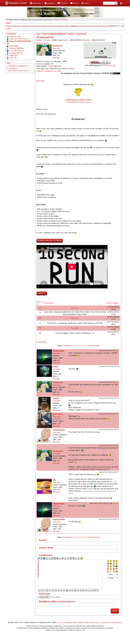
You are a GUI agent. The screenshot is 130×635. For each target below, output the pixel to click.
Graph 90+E (13, 55)
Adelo (55, 367)
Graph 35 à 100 (14, 36)
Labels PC (16, 26)
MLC (106, 26)
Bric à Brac (99, 26)
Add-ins (71, 34)
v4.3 (20, 622)
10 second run (81, 34)
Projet (79, 26)
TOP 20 (9, 26)
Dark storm (58, 414)
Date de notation (112, 303)
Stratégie (60, 26)
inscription (70, 69)
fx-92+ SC (13, 58)
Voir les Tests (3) (109, 65)
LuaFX (9, 28)
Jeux (38, 34)
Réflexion (44, 26)
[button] (36, 3)
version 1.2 (42, 293)
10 (91, 346)
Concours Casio (88, 26)
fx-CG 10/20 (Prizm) (16, 51)
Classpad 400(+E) (15, 53)
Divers (67, 26)
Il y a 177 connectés (65, 622)
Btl (54, 480)
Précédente (67, 346)
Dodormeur (58, 46)
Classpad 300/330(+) (16, 48)
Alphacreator (58, 351)
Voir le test (75, 308)
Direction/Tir (35, 26)
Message (56, 58)
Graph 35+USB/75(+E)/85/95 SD (54, 34)
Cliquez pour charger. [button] (60, 19)
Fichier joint (115, 503)
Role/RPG (52, 26)
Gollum (56, 398)
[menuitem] (36, 3)
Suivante (96, 346)
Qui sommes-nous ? (93, 622)
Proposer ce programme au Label (48, 71)
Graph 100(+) (14, 46)
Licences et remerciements (112, 622)
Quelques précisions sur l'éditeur (50, 241)
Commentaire (48, 303)
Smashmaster (59, 430)
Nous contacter (79, 622)
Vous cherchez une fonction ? (19, 71)
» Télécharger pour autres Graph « (78, 102)
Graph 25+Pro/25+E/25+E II (19, 39)
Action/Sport (26, 26)
